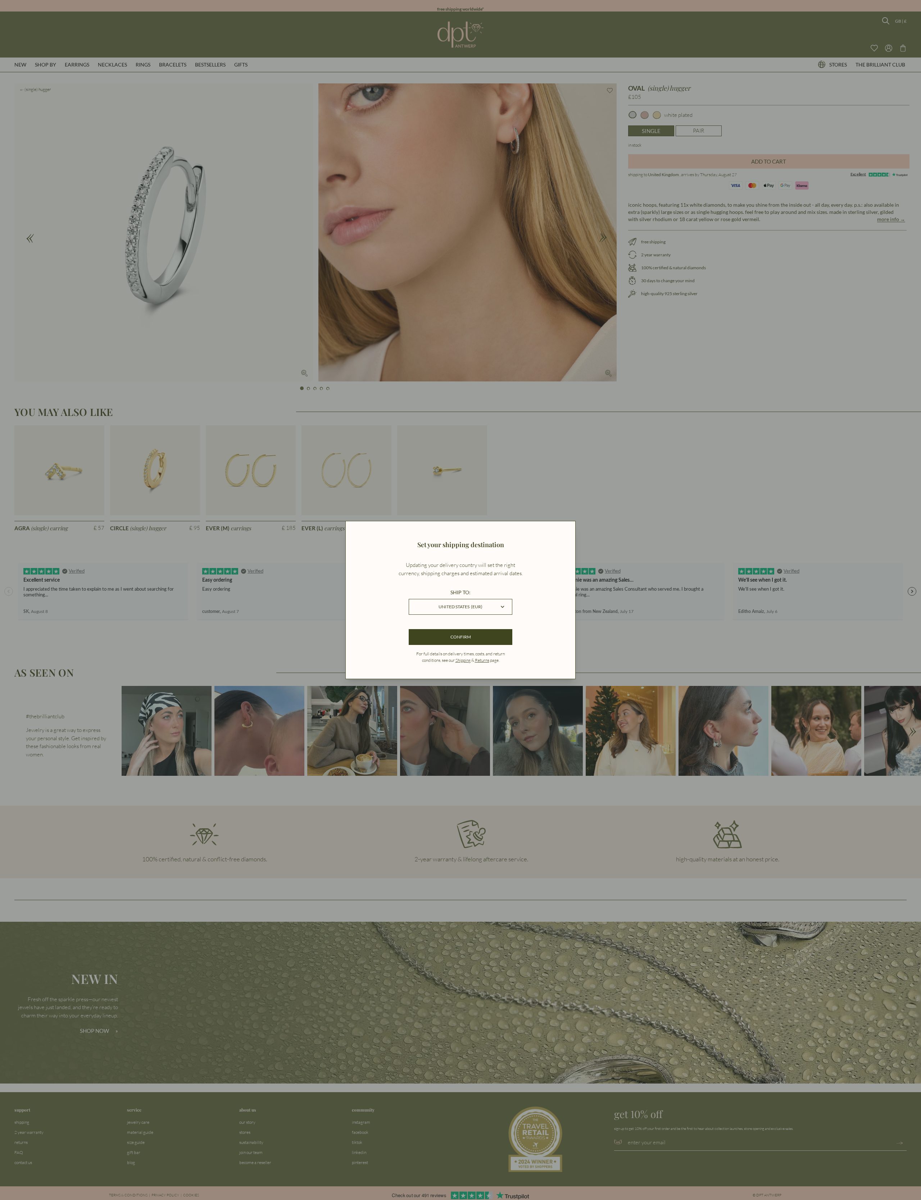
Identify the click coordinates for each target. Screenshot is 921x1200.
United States (460, 606)
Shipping (463, 660)
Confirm (460, 637)
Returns (482, 660)
